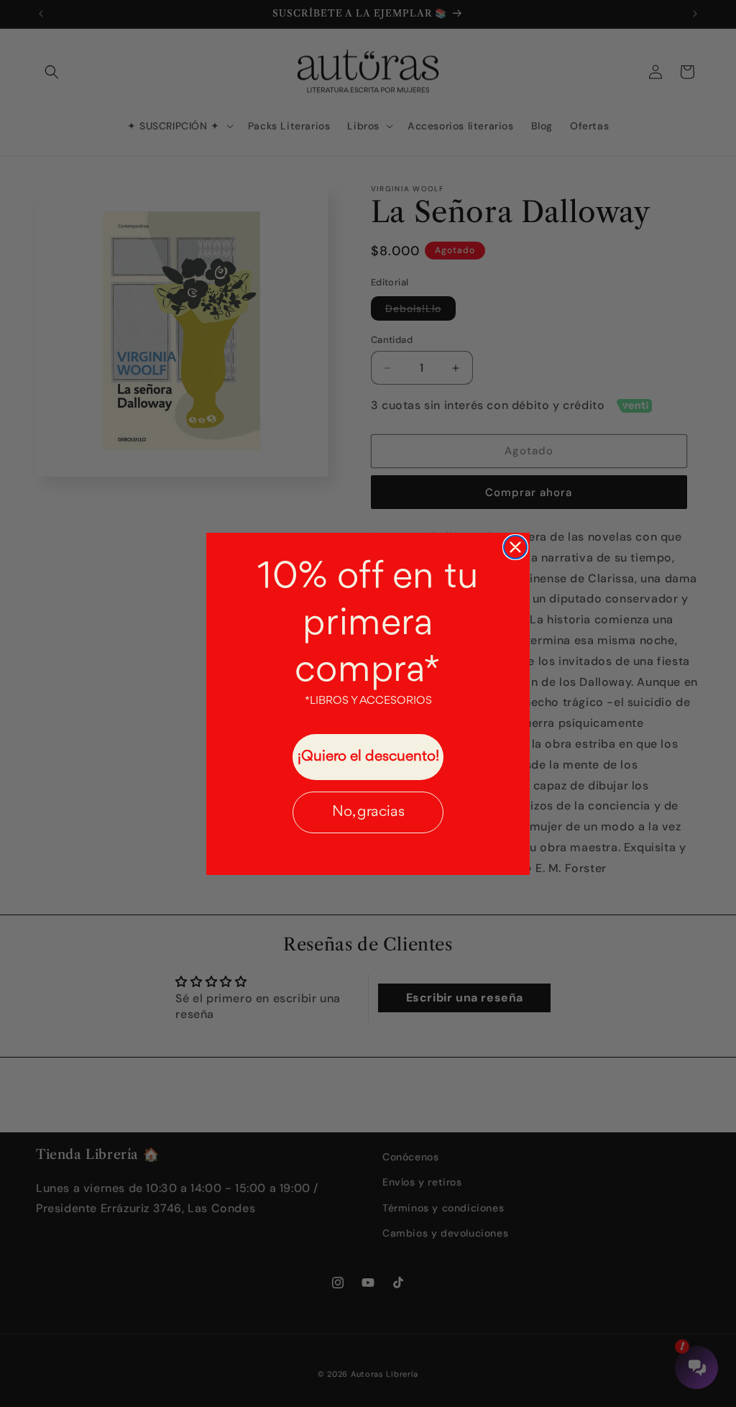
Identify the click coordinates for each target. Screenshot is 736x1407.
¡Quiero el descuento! (368, 756)
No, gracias (368, 812)
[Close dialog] (515, 547)
